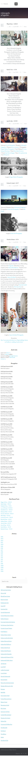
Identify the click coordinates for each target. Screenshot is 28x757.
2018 (2, 548)
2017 (2, 550)
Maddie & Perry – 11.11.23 (6, 506)
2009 (2, 565)
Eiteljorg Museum (5, 618)
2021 (2, 542)
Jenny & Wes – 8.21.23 (6, 523)
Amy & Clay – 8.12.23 (5, 525)
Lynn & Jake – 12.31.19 (12, 121)
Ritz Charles (3, 708)
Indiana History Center (6, 635)
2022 (2, 540)
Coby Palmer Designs (9, 153)
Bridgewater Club (5, 603)
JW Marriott (3, 663)
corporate (7, 354)
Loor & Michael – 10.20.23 (6, 508)
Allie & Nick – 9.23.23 (5, 515)
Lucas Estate (4, 673)
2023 (2, 538)
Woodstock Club (4, 740)
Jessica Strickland (11, 277)
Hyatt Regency (4, 631)
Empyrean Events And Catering (8, 622)
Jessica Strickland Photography (16, 335)
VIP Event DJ (6, 155)
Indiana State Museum (6, 651)
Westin (2, 737)
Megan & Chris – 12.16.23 (6, 502)
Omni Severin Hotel (5, 695)
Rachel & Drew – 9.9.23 (6, 519)
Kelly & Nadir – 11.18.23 (6, 504)
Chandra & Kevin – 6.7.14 (13, 239)
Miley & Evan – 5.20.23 (12, 24)
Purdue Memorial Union (6, 699)
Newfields (3, 692)
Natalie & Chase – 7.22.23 (6, 529)
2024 (2, 536)
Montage (3, 689)
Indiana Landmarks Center (7, 638)
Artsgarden (10, 265)
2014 (2, 556)
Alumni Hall (3, 593)
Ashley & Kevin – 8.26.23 (6, 521)
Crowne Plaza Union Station (7, 615)
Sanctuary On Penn (5, 711)
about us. (8, 352)
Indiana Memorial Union (6, 641)
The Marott (3, 731)
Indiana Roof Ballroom (13, 267)
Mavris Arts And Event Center (7, 683)
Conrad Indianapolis (10, 145)
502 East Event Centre (6, 590)
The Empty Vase (17, 287)
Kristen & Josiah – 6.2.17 (13, 183)
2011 (2, 561)
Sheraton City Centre (5, 718)
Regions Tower (4, 702)
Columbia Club (4, 609)
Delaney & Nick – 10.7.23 (6, 511)
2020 (2, 544)
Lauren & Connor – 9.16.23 (7, 517)
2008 (2, 567)
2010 (2, 563)
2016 (2, 552)
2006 (2, 571)
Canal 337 (3, 606)
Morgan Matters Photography (7, 149)
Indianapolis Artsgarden (19, 207)
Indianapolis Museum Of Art (7, 657)
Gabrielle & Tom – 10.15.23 (6, 510)
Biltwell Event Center (5, 596)
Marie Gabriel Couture (18, 151)
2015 (2, 554)
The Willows (3, 734)
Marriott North (4, 679)
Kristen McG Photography (13, 209)
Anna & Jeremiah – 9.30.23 (7, 513)
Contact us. (3, 359)
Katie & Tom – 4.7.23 (12, 69)
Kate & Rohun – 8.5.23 (6, 527)
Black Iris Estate (4, 599)
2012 (2, 559)
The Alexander (4, 727)
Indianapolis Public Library (7, 660)
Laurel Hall (3, 667)
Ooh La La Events (15, 147)
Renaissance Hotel (5, 705)
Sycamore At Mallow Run (6, 724)
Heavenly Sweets (23, 285)
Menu (16, 3)
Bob (10, 26)
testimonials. (12, 357)
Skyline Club (3, 721)
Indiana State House (5, 647)
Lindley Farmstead (5, 670)
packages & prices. (13, 356)
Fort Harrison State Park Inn (7, 625)
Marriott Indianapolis (5, 676)
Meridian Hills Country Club (7, 686)
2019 (2, 546)
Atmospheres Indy (23, 153)
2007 (2, 569)
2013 (2, 558)
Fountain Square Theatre (6, 628)
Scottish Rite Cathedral (6, 715)
